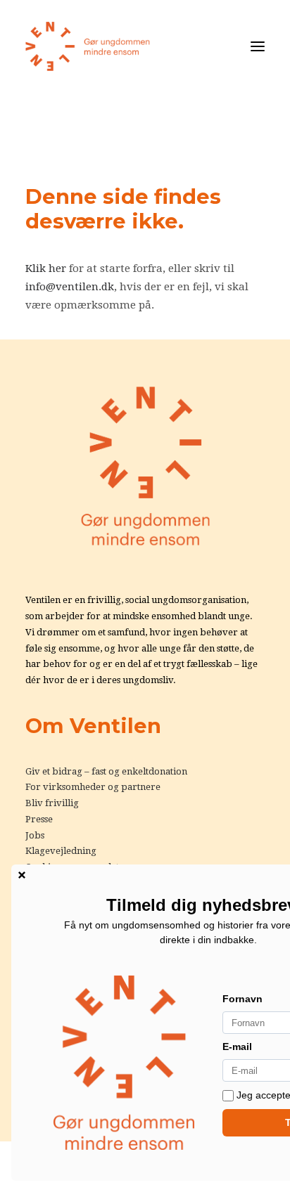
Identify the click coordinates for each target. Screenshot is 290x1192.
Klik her (45, 268)
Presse (39, 819)
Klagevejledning (60, 851)
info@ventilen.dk (69, 286)
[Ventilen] (88, 46)
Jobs (34, 835)
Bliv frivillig (52, 803)
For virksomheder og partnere (92, 787)
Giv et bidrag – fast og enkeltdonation (106, 771)
